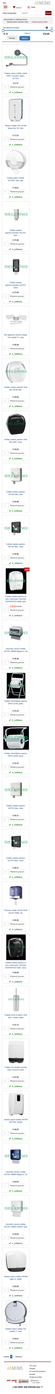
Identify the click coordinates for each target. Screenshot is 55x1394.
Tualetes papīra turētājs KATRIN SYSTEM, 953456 (16, 1120)
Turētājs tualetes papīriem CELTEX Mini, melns (15, 545)
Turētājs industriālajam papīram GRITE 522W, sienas (15, 754)
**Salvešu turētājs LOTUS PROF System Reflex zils (16, 911)
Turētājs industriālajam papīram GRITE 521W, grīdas (15, 702)
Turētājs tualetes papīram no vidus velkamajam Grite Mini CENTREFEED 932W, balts (15, 599)
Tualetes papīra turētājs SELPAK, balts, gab (15, 179)
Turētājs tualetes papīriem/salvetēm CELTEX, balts (15, 232)
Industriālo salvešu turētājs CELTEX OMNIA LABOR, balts (15, 1225)
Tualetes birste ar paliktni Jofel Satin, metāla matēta (15, 1016)
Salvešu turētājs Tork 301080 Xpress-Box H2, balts (15, 126)
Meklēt (48, 13)
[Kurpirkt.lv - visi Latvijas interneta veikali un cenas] (35, 1381)
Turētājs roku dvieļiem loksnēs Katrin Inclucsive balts (15, 1068)
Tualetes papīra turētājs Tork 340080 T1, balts (15, 1330)
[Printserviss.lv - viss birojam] (12, 1381)
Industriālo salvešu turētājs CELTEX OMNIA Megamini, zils (16, 649)
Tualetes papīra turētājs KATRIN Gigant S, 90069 (16, 1277)
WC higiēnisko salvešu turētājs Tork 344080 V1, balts (15, 336)
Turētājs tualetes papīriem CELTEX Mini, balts (15, 492)
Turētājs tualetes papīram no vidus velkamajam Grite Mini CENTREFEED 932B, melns (15, 965)
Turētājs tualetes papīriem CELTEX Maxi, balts (15, 806)
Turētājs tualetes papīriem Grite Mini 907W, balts (15, 388)
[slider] (3, 30)
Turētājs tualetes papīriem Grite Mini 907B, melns (15, 440)
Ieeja (33, 7)
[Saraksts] (51, 28)
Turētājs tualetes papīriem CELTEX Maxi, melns (15, 859)
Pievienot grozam (17, 87)
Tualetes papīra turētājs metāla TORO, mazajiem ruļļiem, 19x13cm (15, 75)
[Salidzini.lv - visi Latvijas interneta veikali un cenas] (23, 1381)
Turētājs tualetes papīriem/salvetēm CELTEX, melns (15, 285)
